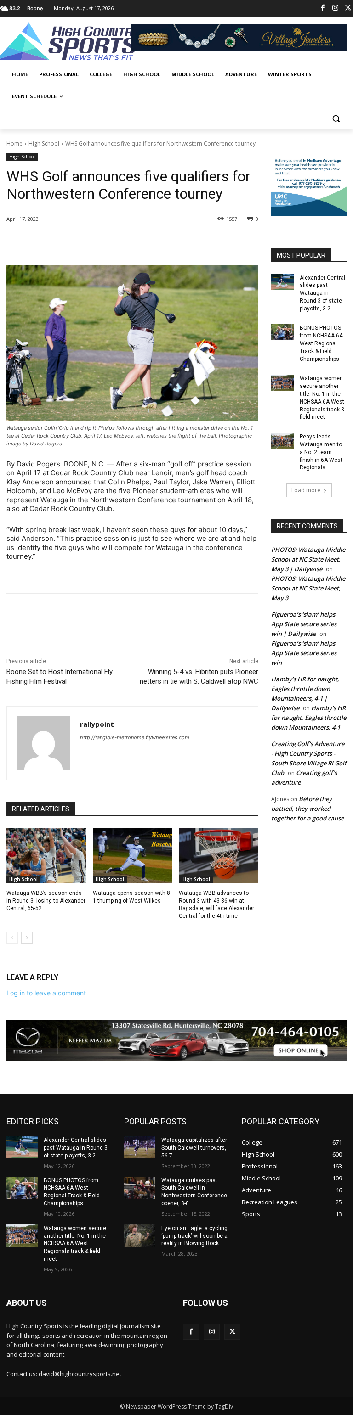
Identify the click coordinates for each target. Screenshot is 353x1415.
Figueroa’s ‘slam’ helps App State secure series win (303, 653)
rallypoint (97, 724)
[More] (157, 242)
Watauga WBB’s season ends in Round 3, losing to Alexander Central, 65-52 (45, 901)
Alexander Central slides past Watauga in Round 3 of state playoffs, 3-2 (322, 293)
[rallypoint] (43, 743)
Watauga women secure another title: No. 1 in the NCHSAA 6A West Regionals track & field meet (75, 1243)
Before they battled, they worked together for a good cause (307, 808)
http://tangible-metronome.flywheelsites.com (134, 737)
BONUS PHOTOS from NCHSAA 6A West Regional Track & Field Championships (321, 343)
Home (14, 143)
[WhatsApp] (136, 242)
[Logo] (68, 43)
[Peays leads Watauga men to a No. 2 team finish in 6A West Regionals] (282, 441)
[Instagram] (335, 8)
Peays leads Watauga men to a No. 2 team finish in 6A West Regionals (321, 452)
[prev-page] (12, 938)
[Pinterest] (115, 242)
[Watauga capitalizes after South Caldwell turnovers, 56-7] (139, 1147)
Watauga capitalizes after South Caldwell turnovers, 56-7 (194, 1148)
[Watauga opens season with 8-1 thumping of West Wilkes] (132, 855)
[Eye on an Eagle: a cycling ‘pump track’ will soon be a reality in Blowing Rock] (139, 1235)
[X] (94, 242)
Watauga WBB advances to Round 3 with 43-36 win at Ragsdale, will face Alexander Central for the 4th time (216, 904)
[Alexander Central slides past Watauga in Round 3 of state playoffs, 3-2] (282, 282)
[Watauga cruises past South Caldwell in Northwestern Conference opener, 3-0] (139, 1188)
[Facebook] (323, 8)
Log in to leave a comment (46, 993)
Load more (305, 490)
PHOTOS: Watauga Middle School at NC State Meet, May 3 (308, 588)
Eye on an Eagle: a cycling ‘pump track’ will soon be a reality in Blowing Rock (194, 1236)
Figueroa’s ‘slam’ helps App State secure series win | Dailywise (303, 624)
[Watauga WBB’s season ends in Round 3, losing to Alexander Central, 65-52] (46, 855)
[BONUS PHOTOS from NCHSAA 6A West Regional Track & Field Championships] (282, 332)
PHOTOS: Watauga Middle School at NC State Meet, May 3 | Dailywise (308, 559)
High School (43, 143)
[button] (336, 118)
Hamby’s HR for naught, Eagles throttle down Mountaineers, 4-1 (308, 717)
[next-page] (27, 938)
